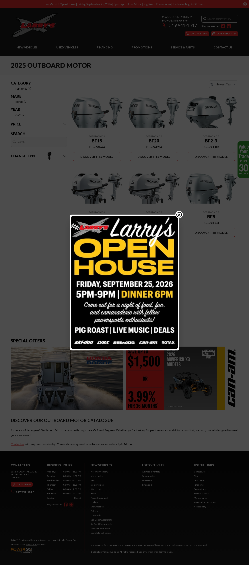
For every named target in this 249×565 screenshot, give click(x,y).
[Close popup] (179, 214)
